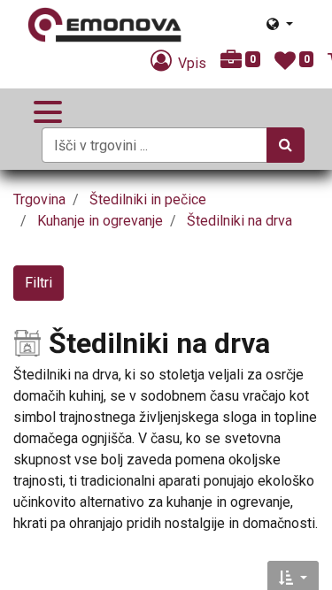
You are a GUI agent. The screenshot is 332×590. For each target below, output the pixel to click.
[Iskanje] (285, 145)
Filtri (38, 282)
